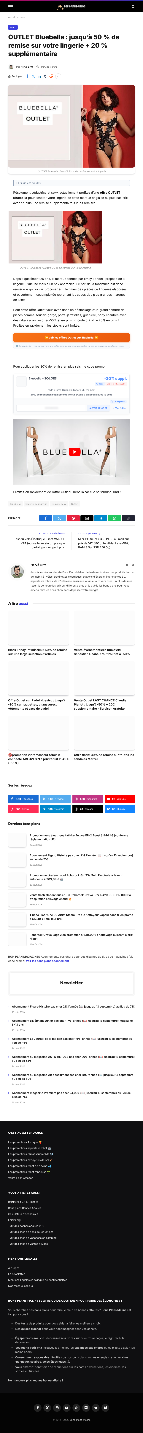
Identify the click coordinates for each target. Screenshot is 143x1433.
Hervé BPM (27, 66)
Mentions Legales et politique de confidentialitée (37, 1279)
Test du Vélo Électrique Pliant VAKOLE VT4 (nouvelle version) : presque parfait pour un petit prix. (39, 543)
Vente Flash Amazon (20, 1177)
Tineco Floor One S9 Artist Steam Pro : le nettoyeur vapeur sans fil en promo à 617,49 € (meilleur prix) (81, 917)
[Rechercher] (133, 6)
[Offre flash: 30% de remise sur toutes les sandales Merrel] (104, 733)
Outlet (74, 503)
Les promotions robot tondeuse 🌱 (29, 1171)
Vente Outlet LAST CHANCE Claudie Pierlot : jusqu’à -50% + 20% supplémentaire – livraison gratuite (100, 704)
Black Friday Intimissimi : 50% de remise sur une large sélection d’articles (37, 652)
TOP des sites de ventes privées (28, 1243)
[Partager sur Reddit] (51, 76)
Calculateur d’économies (23, 1214)
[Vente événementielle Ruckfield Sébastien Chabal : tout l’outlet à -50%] (104, 628)
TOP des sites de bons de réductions (30, 1231)
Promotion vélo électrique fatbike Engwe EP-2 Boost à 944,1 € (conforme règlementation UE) (79, 837)
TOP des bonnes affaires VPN (26, 1225)
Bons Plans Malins (79, 1419)
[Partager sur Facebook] (27, 76)
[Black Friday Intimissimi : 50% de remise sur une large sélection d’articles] (38, 628)
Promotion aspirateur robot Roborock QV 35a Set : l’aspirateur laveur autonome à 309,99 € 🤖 (76, 877)
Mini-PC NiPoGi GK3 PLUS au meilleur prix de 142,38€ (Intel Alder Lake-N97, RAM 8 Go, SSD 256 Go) (103, 543)
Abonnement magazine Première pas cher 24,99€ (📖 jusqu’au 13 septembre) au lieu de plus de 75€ (71, 1095)
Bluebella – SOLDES (42, 378)
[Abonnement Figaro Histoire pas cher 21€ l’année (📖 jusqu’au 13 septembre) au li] (17, 860)
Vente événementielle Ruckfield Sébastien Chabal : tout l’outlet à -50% (102, 652)
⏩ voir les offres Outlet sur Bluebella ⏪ (71, 337)
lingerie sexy (59, 503)
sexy (13, 27)
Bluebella (15, 503)
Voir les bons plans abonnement (47, 961)
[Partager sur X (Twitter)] (33, 76)
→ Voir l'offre (119, 408)
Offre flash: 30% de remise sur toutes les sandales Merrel (104, 757)
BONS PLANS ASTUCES (23, 1202)
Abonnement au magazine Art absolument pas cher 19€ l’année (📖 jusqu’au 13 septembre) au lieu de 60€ (73, 1077)
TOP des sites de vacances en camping (32, 1237)
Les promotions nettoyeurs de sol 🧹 (30, 1160)
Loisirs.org (14, 1219)
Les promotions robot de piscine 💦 (29, 1165)
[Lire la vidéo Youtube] (74, 452)
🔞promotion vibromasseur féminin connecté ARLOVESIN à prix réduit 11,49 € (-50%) (38, 759)
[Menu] (10, 6)
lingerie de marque (36, 503)
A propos (13, 1268)
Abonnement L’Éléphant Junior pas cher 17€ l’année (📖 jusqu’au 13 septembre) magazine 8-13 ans (72, 1022)
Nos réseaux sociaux (21, 1285)
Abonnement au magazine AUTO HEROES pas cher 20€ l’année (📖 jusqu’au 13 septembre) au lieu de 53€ (73, 1058)
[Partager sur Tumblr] (45, 76)
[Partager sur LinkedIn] (39, 76)
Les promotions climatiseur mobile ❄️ (30, 1154)
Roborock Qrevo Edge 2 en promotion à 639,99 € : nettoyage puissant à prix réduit (81, 936)
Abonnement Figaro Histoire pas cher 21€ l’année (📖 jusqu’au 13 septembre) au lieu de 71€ (81, 857)
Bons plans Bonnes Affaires (24, 1208)
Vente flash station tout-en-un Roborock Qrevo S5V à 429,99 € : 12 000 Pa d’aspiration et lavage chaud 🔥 (80, 897)
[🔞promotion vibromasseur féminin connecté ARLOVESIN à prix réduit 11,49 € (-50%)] (38, 733)
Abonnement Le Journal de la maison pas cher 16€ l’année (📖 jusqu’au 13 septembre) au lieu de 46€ (72, 1040)
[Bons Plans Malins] (71, 7)
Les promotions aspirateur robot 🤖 (29, 1148)
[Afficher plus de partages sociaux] (58, 76)
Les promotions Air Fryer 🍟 (25, 1142)
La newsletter (16, 1273)
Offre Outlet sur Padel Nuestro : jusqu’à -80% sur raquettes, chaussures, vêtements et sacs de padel (36, 704)
